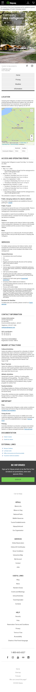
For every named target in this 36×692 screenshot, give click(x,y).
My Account (18, 559)
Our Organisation (18, 530)
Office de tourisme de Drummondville (14, 453)
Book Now (33, 2)
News (18, 584)
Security (18, 616)
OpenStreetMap (14, 144)
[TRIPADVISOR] (23, 657)
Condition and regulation (9, 410)
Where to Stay (18, 510)
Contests (18, 604)
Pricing (18, 80)
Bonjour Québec (8, 448)
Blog (18, 580)
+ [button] (31, 136)
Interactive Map (18, 555)
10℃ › (9, 23)
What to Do (18, 506)
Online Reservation (18, 543)
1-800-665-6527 (18, 652)
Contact (18, 563)
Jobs (18, 567)
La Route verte (8, 451)
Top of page (18, 494)
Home (18, 75)
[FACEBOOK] (7, 657)
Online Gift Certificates (18, 547)
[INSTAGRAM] (12, 657)
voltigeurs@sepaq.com (8, 327)
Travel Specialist (18, 600)
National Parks (18, 514)
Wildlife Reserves (18, 518)
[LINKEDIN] (28, 657)
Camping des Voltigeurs (6, 69)
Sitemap (18, 672)
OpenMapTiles (5, 144)
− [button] (31, 139)
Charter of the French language (18, 640)
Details (10, 202)
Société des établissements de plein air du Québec (11, 3)
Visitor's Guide (8, 437)
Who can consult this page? (18, 679)
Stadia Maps (23, 142)
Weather (18, 84)
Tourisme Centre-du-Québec (11, 455)
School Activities (18, 596)
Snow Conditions (18, 551)
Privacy (18, 628)
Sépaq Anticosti (18, 526)
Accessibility (18, 636)
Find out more (28, 429)
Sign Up (18, 480)
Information (18, 89)
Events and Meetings (18, 592)
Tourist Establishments (9, 66)
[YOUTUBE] (18, 657)
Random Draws (18, 588)
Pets (18, 620)
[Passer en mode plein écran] (31, 110)
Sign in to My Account (28, 2)
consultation (6, 9)
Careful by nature (8, 439)
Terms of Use (18, 632)
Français (18, 676)
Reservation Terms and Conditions (18, 624)
